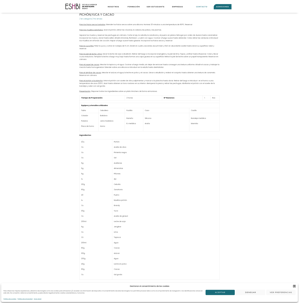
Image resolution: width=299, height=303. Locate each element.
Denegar (250, 292)
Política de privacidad (25, 299)
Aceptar (220, 292)
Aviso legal (37, 299)
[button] (294, 286)
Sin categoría (86, 19)
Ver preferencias (281, 292)
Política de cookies (10, 299)
